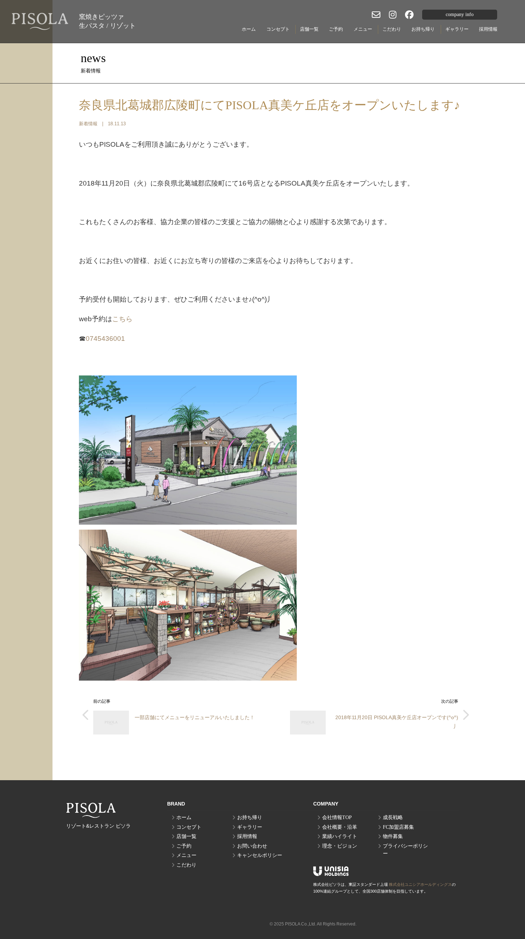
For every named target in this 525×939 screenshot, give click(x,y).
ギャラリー (457, 29)
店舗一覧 (309, 29)
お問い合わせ (252, 846)
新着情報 (88, 123)
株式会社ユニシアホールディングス (420, 884)
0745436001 (105, 338)
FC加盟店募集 (398, 827)
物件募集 (393, 836)
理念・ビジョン (339, 846)
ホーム (249, 29)
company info (460, 14)
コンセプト (278, 29)
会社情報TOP (337, 817)
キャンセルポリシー (259, 855)
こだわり (391, 29)
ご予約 (336, 29)
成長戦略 (393, 817)
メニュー (363, 29)
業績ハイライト (339, 836)
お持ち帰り (423, 29)
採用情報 (488, 29)
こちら (122, 319)
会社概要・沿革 (339, 827)
